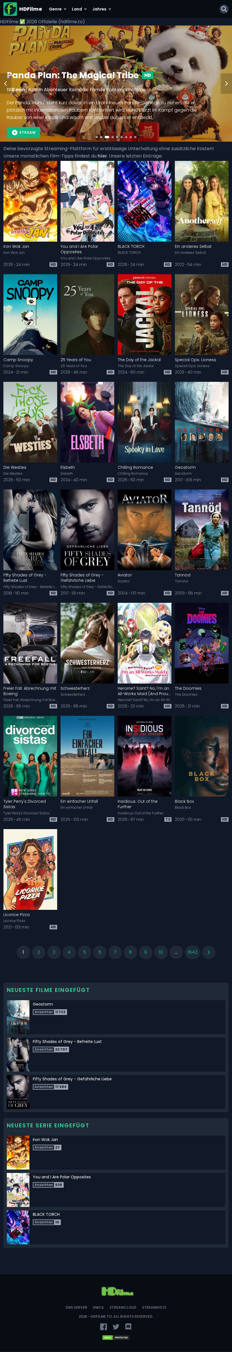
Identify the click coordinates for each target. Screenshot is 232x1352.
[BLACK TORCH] (144, 201)
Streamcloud (122, 1307)
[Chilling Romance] (144, 422)
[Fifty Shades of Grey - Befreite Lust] (30, 529)
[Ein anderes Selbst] (202, 201)
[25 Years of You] (87, 314)
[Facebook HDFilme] (103, 1326)
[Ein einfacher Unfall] (87, 756)
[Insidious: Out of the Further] (144, 756)
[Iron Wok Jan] (30, 201)
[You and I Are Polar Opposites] (87, 201)
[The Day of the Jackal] (144, 314)
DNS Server (76, 1307)
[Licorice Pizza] (30, 869)
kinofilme (99, 89)
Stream (27, 132)
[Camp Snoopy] (30, 314)
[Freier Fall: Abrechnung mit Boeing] (30, 643)
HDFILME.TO (101, 1316)
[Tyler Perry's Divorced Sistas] (30, 756)
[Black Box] (202, 756)
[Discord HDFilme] (128, 1326)
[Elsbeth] (87, 422)
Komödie (78, 89)
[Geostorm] (202, 422)
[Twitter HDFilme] (116, 1326)
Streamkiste (154, 1307)
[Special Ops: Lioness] (202, 314)
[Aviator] (144, 529)
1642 (192, 952)
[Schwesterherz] (87, 643)
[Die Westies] (30, 422)
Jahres (99, 9)
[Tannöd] (202, 529)
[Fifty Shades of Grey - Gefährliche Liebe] (87, 529)
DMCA (98, 1307)
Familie (59, 89)
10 (161, 952)
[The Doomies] (202, 643)
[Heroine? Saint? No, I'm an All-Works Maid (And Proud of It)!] (144, 643)
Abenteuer (39, 89)
